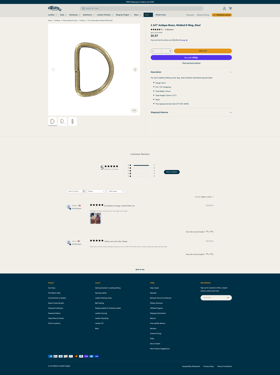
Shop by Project (122, 15)
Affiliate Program (156, 308)
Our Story (51, 288)
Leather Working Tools (103, 298)
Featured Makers (54, 313)
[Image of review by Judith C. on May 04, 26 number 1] (95, 218)
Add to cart (203, 51)
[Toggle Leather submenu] (56, 15)
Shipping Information (158, 313)
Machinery (87, 15)
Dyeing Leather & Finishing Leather (108, 308)
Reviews (153, 328)
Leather (51, 15)
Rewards (190, 15)
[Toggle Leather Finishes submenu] (112, 15)
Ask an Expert (155, 344)
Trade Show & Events (56, 318)
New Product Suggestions (160, 349)
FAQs (152, 339)
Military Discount (156, 303)
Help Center (154, 288)
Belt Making (99, 303)
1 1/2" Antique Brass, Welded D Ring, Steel (100, 20)
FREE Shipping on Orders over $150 (140, 2)
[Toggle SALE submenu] (151, 15)
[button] (230, 8)
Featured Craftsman (55, 308)
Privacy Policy (208, 366)
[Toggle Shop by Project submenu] (130, 15)
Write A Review (171, 172)
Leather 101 (99, 323)
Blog (96, 328)
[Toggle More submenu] (140, 15)
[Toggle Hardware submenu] (79, 15)
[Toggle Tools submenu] (66, 15)
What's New (161, 15)
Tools (62, 15)
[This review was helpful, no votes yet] (207, 232)
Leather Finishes (104, 15)
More (136, 15)
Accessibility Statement (191, 366)
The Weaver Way (54, 293)
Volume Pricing (203, 15)
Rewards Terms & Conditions (160, 298)
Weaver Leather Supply (61, 366)
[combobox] (141, 8)
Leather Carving (101, 313)
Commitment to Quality (57, 298)
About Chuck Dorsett (56, 303)
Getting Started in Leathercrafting (108, 288)
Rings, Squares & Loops (70, 20)
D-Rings (82, 20)
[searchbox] (74, 191)
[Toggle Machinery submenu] (93, 15)
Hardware (73, 15)
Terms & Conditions (224, 366)
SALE (147, 15)
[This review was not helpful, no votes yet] (211, 232)
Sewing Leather (101, 293)
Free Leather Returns (157, 323)
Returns (153, 318)
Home (50, 20)
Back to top (140, 269)
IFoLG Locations (54, 323)
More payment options (191, 63)
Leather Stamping (101, 318)
